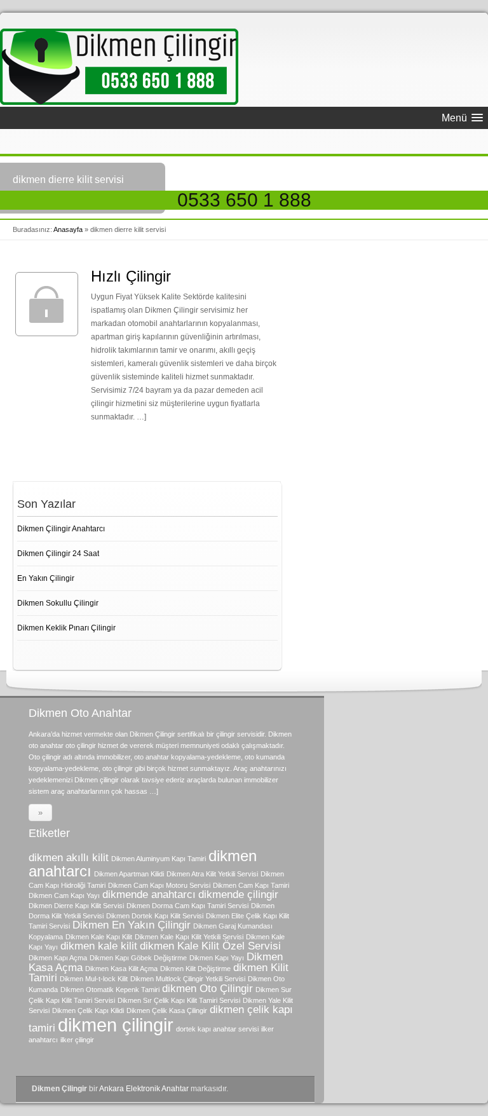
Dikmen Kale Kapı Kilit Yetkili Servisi (189, 937)
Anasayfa (68, 229)
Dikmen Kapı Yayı (216, 958)
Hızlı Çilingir (131, 276)
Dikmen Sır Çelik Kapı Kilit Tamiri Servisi (179, 1000)
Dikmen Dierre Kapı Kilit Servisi (76, 905)
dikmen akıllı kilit (69, 858)
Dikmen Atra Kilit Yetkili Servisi (212, 874)
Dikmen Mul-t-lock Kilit (94, 979)
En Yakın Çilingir (45, 578)
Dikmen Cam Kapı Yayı (64, 895)
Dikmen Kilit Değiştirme (195, 968)
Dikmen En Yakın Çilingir (131, 925)
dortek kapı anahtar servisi (217, 1029)
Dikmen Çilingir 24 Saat (58, 553)
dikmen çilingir (115, 1024)
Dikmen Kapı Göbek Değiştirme (138, 958)
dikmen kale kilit (98, 946)
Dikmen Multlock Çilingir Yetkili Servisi (187, 979)
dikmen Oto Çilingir (207, 989)
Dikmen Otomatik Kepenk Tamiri (109, 989)
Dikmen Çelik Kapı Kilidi (88, 1010)
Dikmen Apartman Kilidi (129, 874)
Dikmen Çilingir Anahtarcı (61, 528)
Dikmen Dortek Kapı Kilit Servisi (154, 916)
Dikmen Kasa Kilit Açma (121, 968)
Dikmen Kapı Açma (58, 958)
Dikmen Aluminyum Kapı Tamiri (158, 858)
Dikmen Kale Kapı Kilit (98, 937)
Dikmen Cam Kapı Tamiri (251, 885)
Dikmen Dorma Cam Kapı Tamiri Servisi (187, 905)
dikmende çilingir (238, 894)
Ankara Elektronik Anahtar (144, 1088)
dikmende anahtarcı (149, 894)
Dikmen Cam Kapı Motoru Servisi (159, 885)
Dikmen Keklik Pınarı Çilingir (66, 627)
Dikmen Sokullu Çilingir (57, 603)
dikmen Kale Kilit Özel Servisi (210, 946)
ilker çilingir (77, 1040)
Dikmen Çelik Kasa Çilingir (166, 1010)
